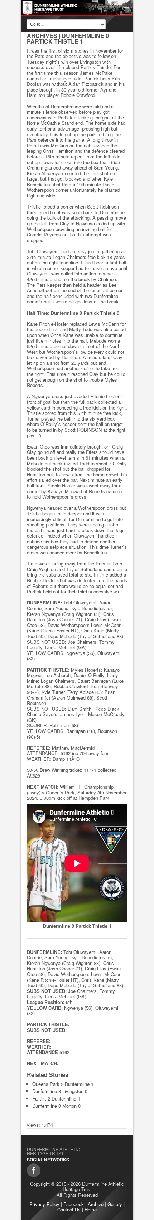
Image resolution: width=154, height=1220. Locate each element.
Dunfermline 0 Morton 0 (56, 1105)
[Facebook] (33, 1170)
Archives (42, 35)
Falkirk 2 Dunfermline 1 (56, 1098)
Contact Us (69, 1209)
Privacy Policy (44, 1204)
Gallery (114, 1204)
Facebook (73, 1204)
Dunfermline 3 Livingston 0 (59, 1091)
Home (91, 1209)
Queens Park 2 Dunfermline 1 (62, 1084)
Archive (96, 1204)
